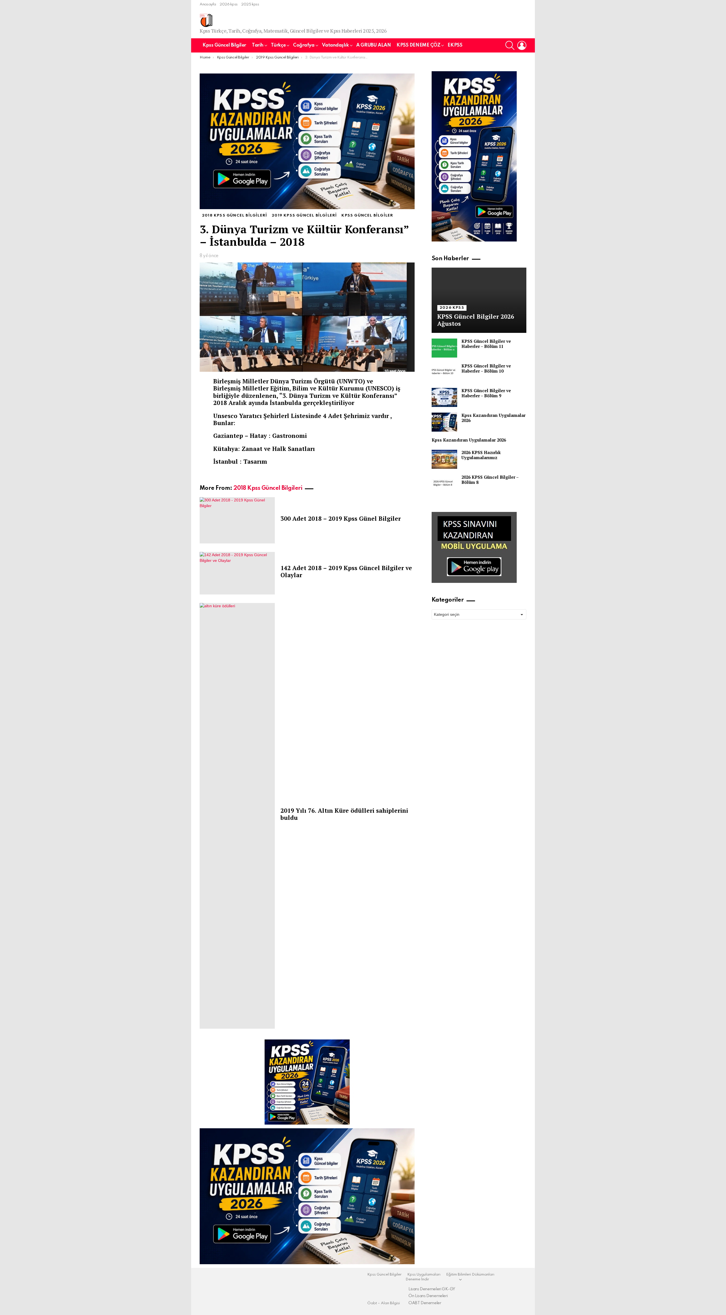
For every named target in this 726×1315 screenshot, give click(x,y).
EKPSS (455, 45)
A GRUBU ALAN (373, 45)
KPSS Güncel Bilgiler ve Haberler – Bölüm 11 (486, 343)
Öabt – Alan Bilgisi (383, 1303)
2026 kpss (229, 4)
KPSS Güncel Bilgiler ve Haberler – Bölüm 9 (486, 393)
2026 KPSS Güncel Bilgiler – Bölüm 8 (489, 479)
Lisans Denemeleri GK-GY (431, 1289)
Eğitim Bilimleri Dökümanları (470, 1274)
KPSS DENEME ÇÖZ (418, 45)
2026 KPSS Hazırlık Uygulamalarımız (481, 454)
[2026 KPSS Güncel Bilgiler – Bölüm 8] (444, 483)
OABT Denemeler (424, 1303)
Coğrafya (303, 45)
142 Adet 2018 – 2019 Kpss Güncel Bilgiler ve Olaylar (346, 571)
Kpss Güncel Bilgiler (224, 45)
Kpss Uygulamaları (423, 1274)
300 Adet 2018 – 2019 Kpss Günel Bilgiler (340, 518)
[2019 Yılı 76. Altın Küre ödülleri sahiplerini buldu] (237, 816)
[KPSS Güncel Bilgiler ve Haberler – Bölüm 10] (444, 372)
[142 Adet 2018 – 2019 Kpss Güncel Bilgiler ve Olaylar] (237, 573)
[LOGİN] (521, 45)
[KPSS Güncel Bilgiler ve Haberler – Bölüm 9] (444, 397)
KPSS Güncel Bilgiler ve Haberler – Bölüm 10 (486, 368)
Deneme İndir (417, 1279)
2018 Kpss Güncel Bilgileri (267, 488)
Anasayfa (208, 4)
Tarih (257, 45)
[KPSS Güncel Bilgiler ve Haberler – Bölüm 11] (444, 348)
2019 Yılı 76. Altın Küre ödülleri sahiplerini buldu (344, 814)
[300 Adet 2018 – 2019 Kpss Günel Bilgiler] (237, 520)
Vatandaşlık (335, 45)
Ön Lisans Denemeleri (428, 1296)
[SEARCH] (509, 45)
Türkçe (278, 45)
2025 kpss (250, 4)
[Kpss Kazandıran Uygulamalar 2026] (444, 422)
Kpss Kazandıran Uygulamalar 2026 (493, 417)
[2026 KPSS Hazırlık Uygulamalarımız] (444, 459)
